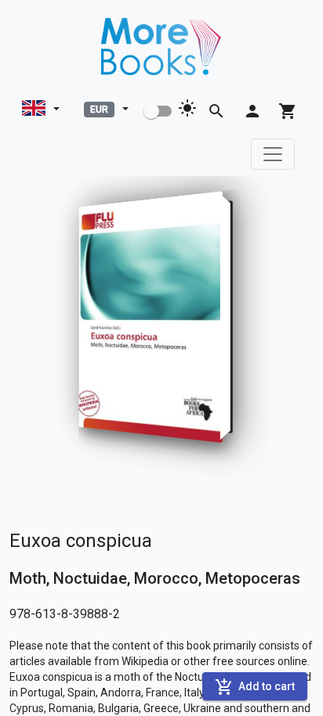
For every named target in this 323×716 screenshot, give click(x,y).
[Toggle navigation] (273, 154)
